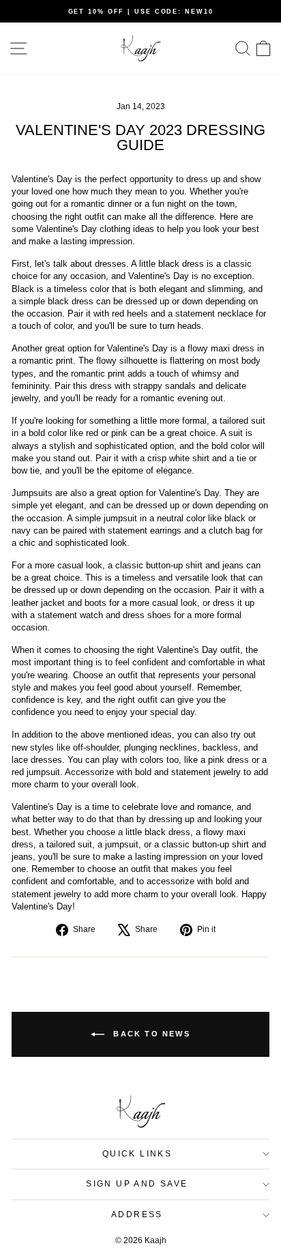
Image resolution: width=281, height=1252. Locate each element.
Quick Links (137, 1154)
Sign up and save (137, 1184)
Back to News (150, 1033)
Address (137, 1214)
